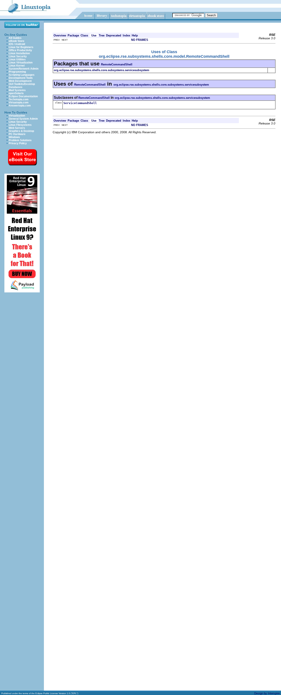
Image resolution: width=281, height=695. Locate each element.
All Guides (15, 38)
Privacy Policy (18, 143)
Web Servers (17, 128)
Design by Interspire (267, 693)
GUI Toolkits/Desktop (22, 84)
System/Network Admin (23, 68)
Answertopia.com (20, 105)
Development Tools (21, 77)
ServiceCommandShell (80, 103)
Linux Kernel (17, 65)
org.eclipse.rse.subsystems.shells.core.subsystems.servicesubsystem (161, 84)
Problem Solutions (20, 140)
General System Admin (23, 118)
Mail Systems (17, 90)
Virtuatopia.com (19, 102)
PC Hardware (17, 134)
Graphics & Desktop (21, 131)
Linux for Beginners (21, 47)
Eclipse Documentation (23, 96)
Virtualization (17, 115)
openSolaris (16, 93)
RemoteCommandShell (116, 64)
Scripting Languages (21, 74)
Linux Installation (19, 53)
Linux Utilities (17, 59)
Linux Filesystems (20, 124)
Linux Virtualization (20, 62)
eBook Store (16, 41)
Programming (17, 71)
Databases (15, 87)
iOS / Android (17, 44)
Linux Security (18, 56)
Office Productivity (20, 50)
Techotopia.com (19, 99)
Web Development (20, 81)
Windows (14, 137)
